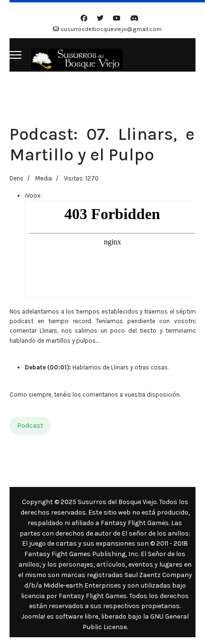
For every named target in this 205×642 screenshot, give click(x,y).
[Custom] (134, 18)
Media (43, 178)
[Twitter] (100, 18)
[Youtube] (117, 18)
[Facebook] (84, 18)
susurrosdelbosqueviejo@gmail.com (111, 28)
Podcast (30, 425)
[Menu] (15, 55)
